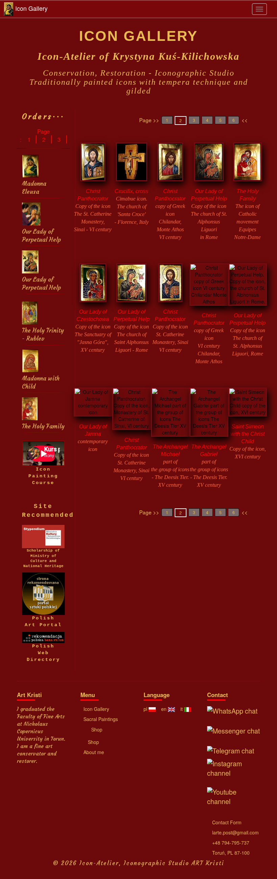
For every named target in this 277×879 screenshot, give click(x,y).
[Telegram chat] (233, 749)
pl (146, 708)
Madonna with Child (40, 382)
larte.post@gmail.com (235, 832)
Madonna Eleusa (34, 187)
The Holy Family (43, 426)
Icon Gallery (31, 8)
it (182, 708)
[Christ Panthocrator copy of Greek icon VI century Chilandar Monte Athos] (209, 286)
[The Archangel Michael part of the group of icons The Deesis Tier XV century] (170, 414)
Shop (96, 729)
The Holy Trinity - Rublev (43, 334)
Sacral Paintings (100, 719)
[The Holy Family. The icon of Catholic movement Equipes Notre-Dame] (247, 164)
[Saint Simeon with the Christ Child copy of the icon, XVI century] (247, 404)
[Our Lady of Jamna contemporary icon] (93, 404)
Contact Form (226, 822)
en (164, 708)
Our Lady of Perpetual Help (41, 235)
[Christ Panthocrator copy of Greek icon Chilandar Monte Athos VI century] (170, 164)
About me (93, 752)
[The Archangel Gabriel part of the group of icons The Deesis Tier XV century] (209, 414)
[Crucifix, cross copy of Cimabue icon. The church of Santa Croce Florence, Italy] (131, 164)
